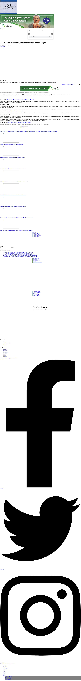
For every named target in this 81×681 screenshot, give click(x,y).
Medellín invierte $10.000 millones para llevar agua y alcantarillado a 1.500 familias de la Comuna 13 (14, 181)
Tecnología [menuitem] (5, 673)
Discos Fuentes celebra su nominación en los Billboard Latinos (19, 122)
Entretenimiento (3, 39)
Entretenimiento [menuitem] (5, 668)
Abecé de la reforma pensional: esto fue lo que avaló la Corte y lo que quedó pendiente (11, 144)
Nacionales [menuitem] (5, 665)
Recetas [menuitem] (4, 671)
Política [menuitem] (4, 674)
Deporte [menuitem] (4, 672)
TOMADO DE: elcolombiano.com (67, 84)
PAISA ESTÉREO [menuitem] (8, 678)
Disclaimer (4, 344)
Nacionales (5, 349)
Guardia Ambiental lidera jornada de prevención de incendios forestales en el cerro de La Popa (13, 206)
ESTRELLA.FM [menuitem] (8, 677)
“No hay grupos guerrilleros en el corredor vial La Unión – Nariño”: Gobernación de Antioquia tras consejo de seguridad (16, 217)
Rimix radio (2, 661)
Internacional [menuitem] (5, 666)
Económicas (5, 353)
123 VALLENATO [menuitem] (8, 676)
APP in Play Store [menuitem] (8, 679)
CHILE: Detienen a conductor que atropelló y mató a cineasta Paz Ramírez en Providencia (12, 157)
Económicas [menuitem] (5, 669)
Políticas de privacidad (6, 342)
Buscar (1, 246)
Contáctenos (5, 343)
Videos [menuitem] (4, 670)
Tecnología (5, 356)
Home (4, 341)
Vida (3, 351)
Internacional (5, 350)
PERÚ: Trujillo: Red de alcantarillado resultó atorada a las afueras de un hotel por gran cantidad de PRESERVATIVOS (16, 230)
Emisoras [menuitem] (4, 675)
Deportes (4, 355)
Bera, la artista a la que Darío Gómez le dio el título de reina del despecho (20, 99)
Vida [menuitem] (3, 667)
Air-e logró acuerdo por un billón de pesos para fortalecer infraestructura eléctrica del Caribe (12, 168)
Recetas (4, 354)
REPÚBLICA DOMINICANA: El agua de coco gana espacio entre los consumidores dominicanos (20, 256)
